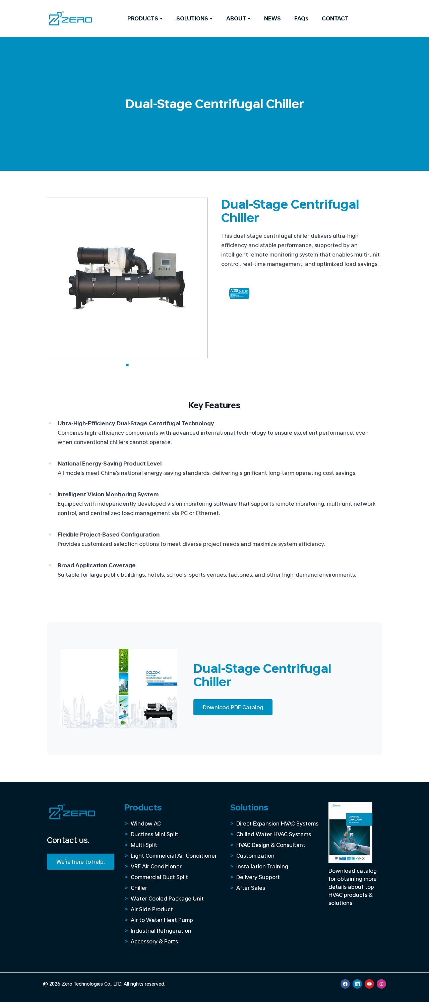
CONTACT (335, 18)
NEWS (272, 18)
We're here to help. (80, 861)
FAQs (301, 18)
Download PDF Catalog (233, 707)
